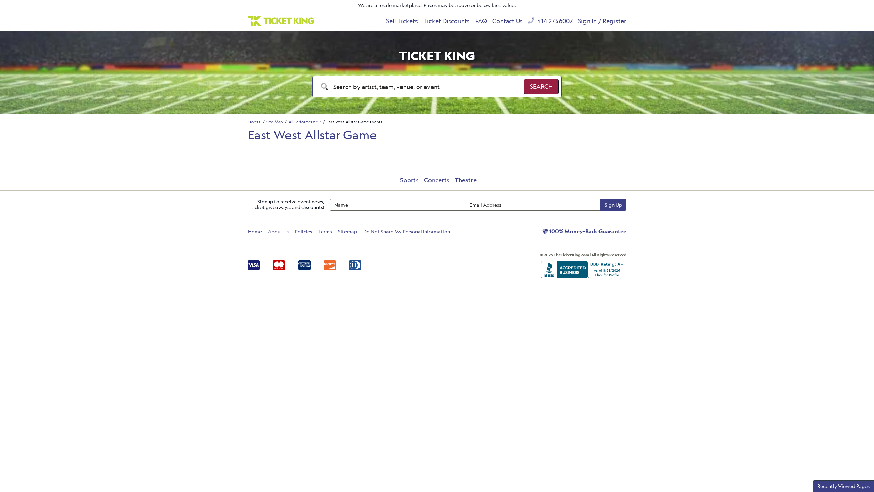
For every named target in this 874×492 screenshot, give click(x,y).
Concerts (436, 180)
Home (255, 231)
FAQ (481, 21)
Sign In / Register (602, 21)
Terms (325, 231)
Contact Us (507, 21)
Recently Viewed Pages (843, 486)
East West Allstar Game (312, 134)
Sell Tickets (402, 21)
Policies (303, 231)
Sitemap (347, 231)
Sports (409, 180)
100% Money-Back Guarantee (587, 231)
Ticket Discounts (446, 21)
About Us (278, 231)
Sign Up (613, 205)
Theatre (466, 180)
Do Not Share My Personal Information (406, 231)
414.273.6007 (554, 21)
